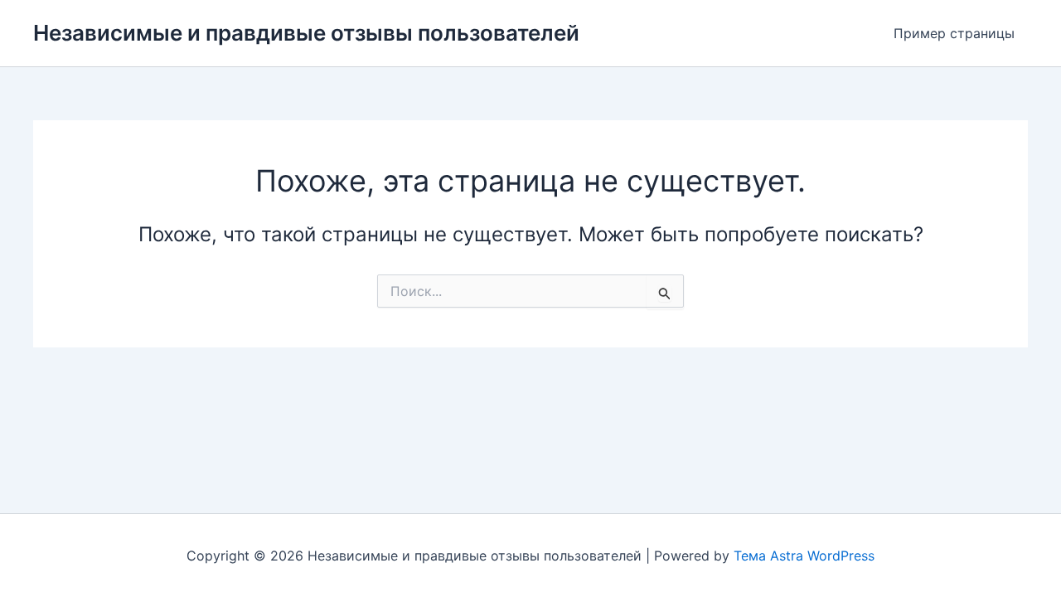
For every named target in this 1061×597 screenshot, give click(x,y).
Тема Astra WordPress (804, 555)
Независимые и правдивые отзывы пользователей (306, 33)
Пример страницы (954, 33)
